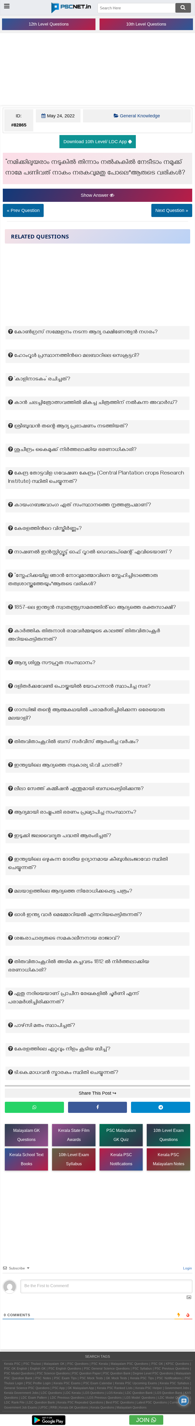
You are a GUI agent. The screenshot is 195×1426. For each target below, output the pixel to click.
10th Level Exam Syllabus (74, 1159)
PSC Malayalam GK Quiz (121, 1135)
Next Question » (171, 210)
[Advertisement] (97, 69)
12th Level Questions (49, 24)
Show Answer (95, 195)
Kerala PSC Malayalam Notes (168, 1159)
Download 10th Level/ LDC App (95, 141)
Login (187, 1268)
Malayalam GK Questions (26, 1135)
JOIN (143, 1420)
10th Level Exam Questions (168, 1135)
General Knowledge (140, 115)
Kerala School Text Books (26, 1159)
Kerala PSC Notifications (121, 1159)
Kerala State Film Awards (73, 1135)
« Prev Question (23, 210)
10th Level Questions (146, 24)
